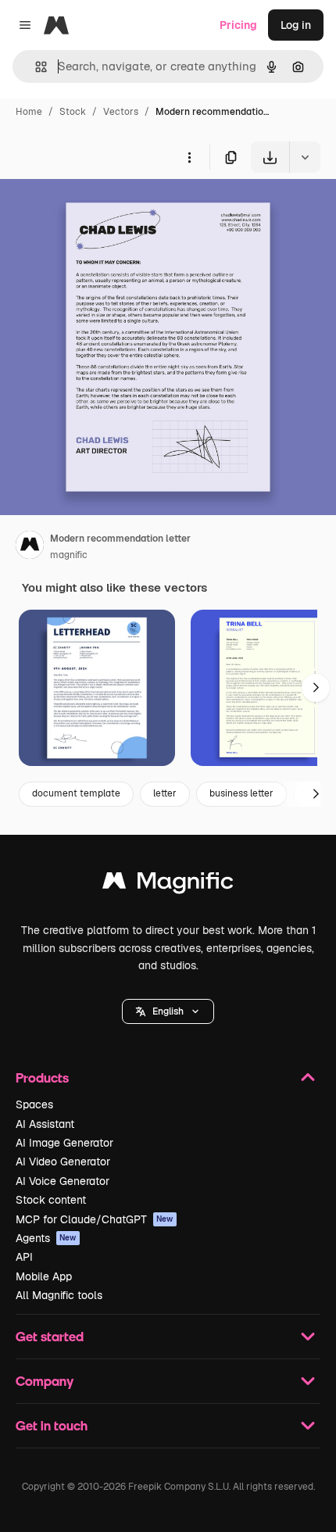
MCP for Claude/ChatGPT (94, 1219)
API (24, 1257)
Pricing (238, 25)
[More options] (189, 157)
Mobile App (44, 1276)
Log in (296, 25)
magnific (69, 555)
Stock (72, 112)
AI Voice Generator (62, 1181)
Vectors (120, 112)
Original (100, 209)
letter (165, 793)
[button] (168, 1011)
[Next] (316, 688)
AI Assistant (45, 1124)
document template (76, 793)
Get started (50, 1336)
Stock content (51, 1200)
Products (42, 1077)
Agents (46, 1238)
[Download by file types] (304, 157)
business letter (241, 793)
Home (29, 112)
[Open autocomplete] (34, 67)
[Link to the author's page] (30, 547)
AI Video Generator (63, 1161)
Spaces (34, 1104)
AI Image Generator (64, 1143)
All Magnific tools (59, 1295)
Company (44, 1381)
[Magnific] (168, 884)
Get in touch (52, 1425)
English (168, 1011)
